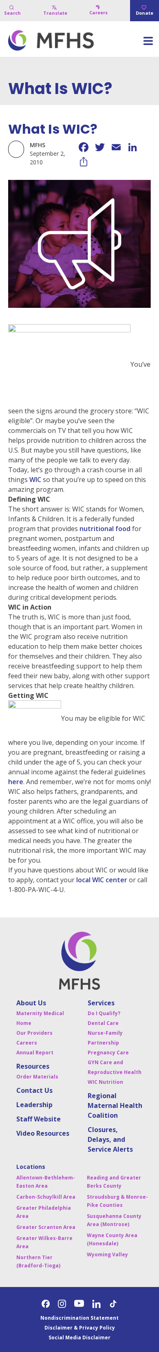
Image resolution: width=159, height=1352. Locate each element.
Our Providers (34, 1032)
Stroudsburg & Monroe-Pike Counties (117, 1201)
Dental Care (103, 1023)
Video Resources (42, 1133)
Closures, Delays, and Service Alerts (110, 1139)
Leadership (34, 1104)
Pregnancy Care (108, 1052)
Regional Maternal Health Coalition (115, 1105)
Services (101, 1002)
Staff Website (38, 1118)
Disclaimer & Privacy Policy (79, 1327)
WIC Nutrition (105, 1081)
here (15, 781)
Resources (32, 1066)
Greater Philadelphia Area (43, 1212)
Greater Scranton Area (45, 1227)
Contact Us (34, 1090)
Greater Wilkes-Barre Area (44, 1242)
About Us (31, 1002)
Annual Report (34, 1052)
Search (12, 13)
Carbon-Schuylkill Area (45, 1196)
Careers (98, 12)
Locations (30, 1166)
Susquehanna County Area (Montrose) (114, 1220)
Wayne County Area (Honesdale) (112, 1239)
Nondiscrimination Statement (79, 1317)
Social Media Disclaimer (79, 1337)
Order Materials (37, 1076)
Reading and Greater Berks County (114, 1181)
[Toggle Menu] (148, 44)
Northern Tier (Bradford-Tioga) (38, 1261)
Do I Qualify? (104, 1013)
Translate (55, 13)
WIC (35, 479)
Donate (144, 13)
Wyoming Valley (107, 1254)
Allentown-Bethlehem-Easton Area (45, 1181)
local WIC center (101, 879)
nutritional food (105, 528)
